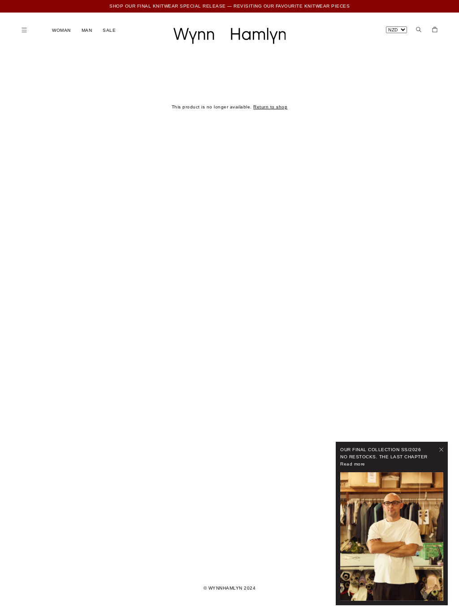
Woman (61, 30)
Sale (109, 30)
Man (87, 30)
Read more (352, 463)
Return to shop (270, 106)
